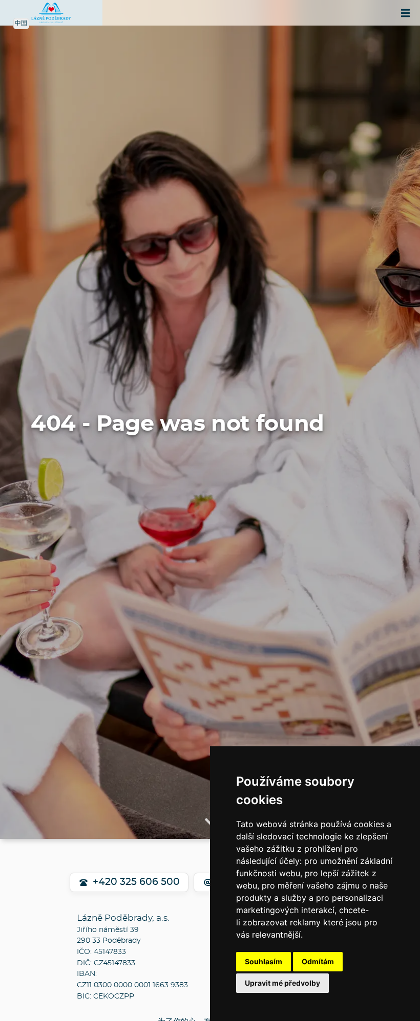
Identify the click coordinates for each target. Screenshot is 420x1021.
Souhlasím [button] (263, 961)
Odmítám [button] (318, 961)
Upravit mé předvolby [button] (282, 983)
